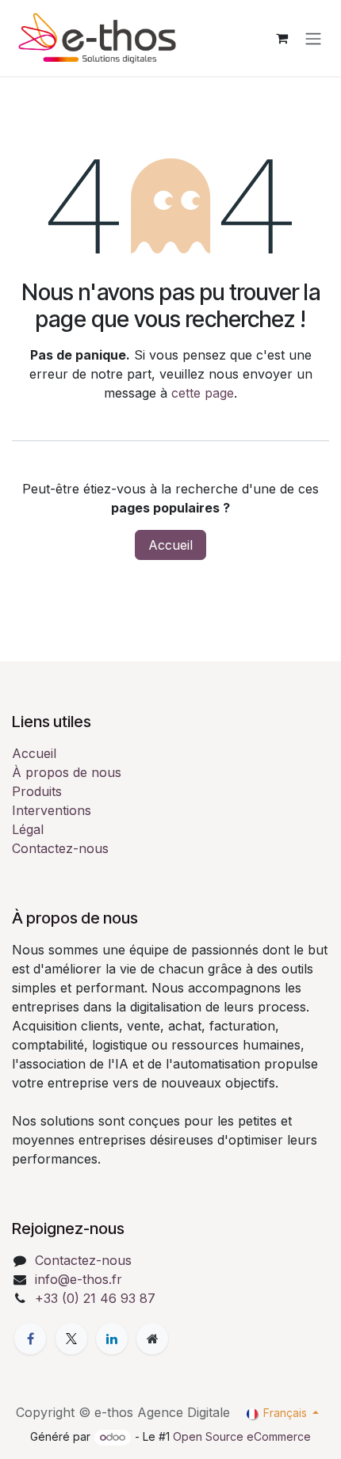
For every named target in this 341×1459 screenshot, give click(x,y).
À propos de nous (66, 772)
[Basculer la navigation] (313, 38)
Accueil (170, 545)
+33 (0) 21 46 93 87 (95, 1298)
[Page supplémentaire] (152, 1338)
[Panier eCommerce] (281, 38)
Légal (28, 829)
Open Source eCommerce (242, 1436)
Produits (37, 791)
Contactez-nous (60, 848)
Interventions (51, 810)
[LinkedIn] (112, 1338)
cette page (202, 393)
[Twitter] (71, 1338)
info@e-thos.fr (78, 1279)
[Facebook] (30, 1338)
